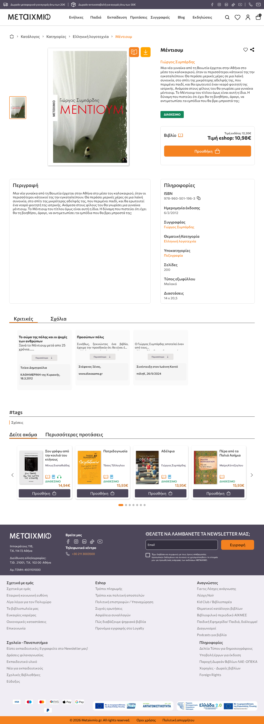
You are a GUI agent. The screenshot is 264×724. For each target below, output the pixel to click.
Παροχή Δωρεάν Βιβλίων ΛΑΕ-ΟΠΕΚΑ (228, 661)
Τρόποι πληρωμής (108, 589)
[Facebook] (212, 4)
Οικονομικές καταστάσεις (26, 621)
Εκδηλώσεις (202, 17)
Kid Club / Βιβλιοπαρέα (214, 602)
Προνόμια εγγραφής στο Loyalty (119, 628)
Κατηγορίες (56, 36)
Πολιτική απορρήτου (178, 720)
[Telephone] (250, 4)
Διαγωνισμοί (206, 628)
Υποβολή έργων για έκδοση (220, 655)
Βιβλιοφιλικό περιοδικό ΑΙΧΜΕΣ (222, 615)
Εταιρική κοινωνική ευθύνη (27, 595)
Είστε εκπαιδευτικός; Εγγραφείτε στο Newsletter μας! (47, 648)
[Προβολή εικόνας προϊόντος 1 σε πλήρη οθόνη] (17, 105)
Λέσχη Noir (205, 595)
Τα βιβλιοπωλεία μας (23, 608)
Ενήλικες (76, 17)
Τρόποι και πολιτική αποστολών (119, 595)
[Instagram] (219, 4)
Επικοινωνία (16, 628)
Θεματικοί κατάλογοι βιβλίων (220, 608)
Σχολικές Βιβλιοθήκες (23, 675)
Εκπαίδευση (117, 17)
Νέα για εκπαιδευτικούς (25, 668)
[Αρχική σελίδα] (11, 36)
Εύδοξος (13, 681)
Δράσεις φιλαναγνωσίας (25, 655)
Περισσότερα (41, 358)
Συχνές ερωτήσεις (109, 608)
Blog (181, 17)
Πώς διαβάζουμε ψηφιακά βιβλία (120, 621)
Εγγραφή (237, 545)
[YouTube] (240, 4)
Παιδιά (95, 17)
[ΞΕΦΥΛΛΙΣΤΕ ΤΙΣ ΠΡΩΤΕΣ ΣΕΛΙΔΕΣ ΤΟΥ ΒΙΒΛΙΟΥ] (134, 52)
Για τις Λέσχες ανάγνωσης (216, 589)
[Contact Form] (258, 4)
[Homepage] (29, 17)
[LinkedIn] (226, 4)
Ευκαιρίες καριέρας (21, 615)
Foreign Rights (210, 675)
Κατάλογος (30, 36)
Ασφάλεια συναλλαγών (113, 615)
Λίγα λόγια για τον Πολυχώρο (29, 602)
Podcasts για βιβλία (212, 635)
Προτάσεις (138, 17)
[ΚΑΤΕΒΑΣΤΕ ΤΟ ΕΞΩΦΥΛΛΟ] (146, 52)
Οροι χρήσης (146, 720)
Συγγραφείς (160, 17)
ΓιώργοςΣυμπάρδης (177, 62)
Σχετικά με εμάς (19, 589)
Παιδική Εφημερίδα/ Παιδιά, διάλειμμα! (227, 621)
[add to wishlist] (245, 50)
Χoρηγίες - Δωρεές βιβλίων (219, 668)
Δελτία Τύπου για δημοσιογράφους (226, 648)
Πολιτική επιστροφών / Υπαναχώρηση (124, 602)
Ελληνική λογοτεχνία (91, 36)
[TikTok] (233, 4)
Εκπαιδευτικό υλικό (22, 661)
